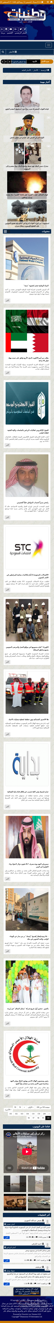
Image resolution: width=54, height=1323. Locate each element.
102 (16, 1114)
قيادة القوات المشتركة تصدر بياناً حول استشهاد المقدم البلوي (27, 109)
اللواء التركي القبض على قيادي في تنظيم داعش (27, 138)
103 (22, 1114)
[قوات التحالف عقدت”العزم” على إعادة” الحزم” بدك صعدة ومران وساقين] (27, 185)
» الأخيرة (8, 1110)
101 (10, 1114)
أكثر (7, 300)
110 (33, 1114)
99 (43, 1118)
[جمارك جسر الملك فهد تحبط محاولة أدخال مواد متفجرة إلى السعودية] (27, 156)
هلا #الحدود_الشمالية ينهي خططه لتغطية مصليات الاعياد (29, 719)
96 (29, 1118)
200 (44, 1114)
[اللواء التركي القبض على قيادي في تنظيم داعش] (27, 128)
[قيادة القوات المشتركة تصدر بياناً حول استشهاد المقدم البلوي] (26, 99)
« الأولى (30, 1107)
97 (33, 1118)
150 (38, 1114)
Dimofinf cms (26, 1314)
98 (38, 1118)
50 (20, 1107)
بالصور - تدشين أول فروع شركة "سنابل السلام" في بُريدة (28, 1009)
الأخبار (36, 70)
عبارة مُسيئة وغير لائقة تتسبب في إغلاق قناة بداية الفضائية (28, 792)
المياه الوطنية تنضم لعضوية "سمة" (36, 286)
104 (27, 1114)
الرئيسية (44, 70)
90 (15, 1107)
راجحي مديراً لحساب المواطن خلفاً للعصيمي (33, 503)
